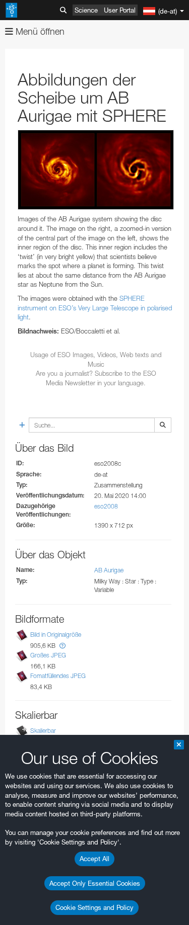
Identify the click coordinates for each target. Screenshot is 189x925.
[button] (62, 645)
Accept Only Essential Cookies (94, 883)
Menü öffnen (39, 31)
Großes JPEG (48, 655)
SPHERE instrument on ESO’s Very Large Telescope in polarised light (95, 307)
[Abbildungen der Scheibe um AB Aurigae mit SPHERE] (95, 170)
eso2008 (106, 506)
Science (86, 10)
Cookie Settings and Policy (94, 907)
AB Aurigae (108, 570)
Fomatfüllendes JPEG (58, 676)
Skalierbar (43, 730)
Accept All (94, 859)
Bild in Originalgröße (55, 634)
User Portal (120, 10)
